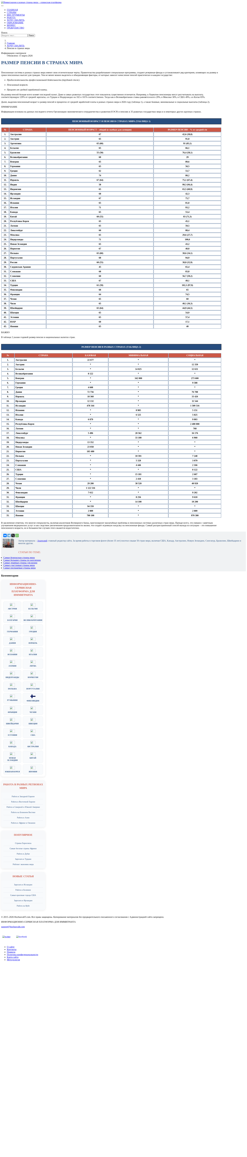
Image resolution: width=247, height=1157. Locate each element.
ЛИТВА (33, 666)
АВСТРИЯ (12, 609)
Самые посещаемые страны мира (19, 568)
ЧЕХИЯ (33, 712)
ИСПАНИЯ (12, 654)
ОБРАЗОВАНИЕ (15, 22)
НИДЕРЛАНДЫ (12, 677)
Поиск (4, 32)
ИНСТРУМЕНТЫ (16, 15)
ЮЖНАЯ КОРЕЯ (12, 772)
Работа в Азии (23, 818)
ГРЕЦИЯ (33, 632)
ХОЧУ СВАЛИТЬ (15, 20)
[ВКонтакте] (5, 535)
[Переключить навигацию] (2, 5)
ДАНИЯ (12, 643)
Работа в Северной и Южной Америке (23, 807)
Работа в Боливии (23, 890)
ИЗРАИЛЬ (33, 643)
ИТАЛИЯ (33, 654)
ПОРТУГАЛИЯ (32, 689)
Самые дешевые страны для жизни (20, 562)
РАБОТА (11, 17)
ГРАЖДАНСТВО (15, 28)
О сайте (10, 947)
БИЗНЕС (11, 25)
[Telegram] (9, 535)
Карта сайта (12, 957)
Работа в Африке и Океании (23, 823)
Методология (13, 959)
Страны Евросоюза (23, 843)
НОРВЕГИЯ (33, 677)
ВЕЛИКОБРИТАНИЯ (33, 620)
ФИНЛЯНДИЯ (33, 701)
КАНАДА (12, 746)
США (33, 735)
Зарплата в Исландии (23, 885)
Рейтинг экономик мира (23, 864)
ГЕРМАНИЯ (12, 632)
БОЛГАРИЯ (12, 620)
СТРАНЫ (11, 12)
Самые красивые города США (23, 895)
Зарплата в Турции (23, 859)
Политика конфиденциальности (22, 954)
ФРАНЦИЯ (12, 712)
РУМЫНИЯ (12, 700)
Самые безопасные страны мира (19, 557)
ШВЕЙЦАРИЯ (12, 724)
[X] (13, 535)
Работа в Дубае (23, 854)
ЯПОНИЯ (33, 772)
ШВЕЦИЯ (33, 724)
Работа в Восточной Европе (23, 802)
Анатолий (42, 540)
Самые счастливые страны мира (19, 565)
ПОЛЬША (12, 689)
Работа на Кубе (23, 906)
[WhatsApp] (17, 535)
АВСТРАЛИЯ (33, 746)
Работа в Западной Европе (23, 796)
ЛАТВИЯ (12, 666)
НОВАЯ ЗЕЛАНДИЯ (12, 759)
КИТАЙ (33, 758)
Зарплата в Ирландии (23, 900)
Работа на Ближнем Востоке (23, 812)
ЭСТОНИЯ (12, 735)
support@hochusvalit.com (13, 926)
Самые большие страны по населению (22, 560)
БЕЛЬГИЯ (32, 609)
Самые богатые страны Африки (23, 848)
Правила (11, 952)
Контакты (11, 949)
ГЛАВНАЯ (12, 10)
